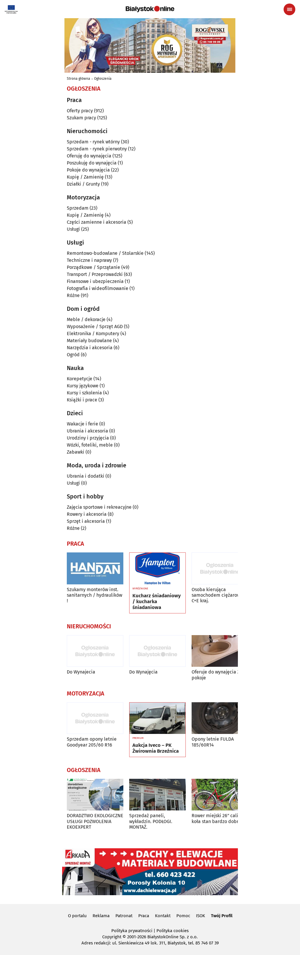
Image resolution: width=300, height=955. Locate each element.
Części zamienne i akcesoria (96, 222)
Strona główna (78, 79)
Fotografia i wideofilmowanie (97, 288)
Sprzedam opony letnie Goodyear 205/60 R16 (92, 741)
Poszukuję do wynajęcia (92, 163)
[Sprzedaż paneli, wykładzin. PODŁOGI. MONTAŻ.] (157, 795)
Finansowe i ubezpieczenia (95, 281)
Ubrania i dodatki (85, 476)
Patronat (123, 915)
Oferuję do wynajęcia (89, 156)
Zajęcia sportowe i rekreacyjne (99, 507)
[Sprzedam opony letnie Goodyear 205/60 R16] (95, 718)
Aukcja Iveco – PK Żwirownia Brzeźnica (155, 748)
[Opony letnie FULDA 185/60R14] (220, 718)
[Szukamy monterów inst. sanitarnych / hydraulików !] (95, 568)
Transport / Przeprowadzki (95, 274)
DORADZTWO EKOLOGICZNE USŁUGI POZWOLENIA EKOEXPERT (95, 821)
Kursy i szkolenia (84, 393)
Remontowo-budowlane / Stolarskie (105, 253)
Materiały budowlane (89, 340)
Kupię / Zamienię (85, 177)
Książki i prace (82, 400)
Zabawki (75, 452)
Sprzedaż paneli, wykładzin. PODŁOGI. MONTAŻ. (150, 821)
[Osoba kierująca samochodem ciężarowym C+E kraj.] (220, 568)
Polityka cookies (172, 930)
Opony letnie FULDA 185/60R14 (213, 741)
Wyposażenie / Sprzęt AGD (95, 326)
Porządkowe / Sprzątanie (93, 267)
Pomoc (183, 915)
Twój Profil (221, 915)
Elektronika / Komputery (93, 333)
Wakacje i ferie (82, 424)
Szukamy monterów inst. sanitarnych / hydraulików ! (94, 595)
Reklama (101, 915)
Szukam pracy (81, 118)
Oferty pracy (80, 110)
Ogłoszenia (103, 79)
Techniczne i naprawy (89, 260)
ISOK (200, 915)
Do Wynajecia (81, 672)
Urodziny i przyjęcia (88, 438)
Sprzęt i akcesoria (86, 521)
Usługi (73, 229)
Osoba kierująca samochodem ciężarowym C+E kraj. (219, 595)
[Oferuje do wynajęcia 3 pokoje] (220, 651)
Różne (73, 295)
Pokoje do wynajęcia (88, 170)
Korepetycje (79, 378)
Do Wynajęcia (143, 672)
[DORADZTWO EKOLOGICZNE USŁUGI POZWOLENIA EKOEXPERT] (95, 795)
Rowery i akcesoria (87, 514)
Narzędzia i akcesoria (89, 347)
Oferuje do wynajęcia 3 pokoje (216, 674)
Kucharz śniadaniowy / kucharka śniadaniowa (156, 602)
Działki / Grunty (83, 184)
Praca (143, 915)
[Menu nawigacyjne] (289, 9)
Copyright (111, 936)
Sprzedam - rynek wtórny (93, 142)
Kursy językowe (82, 386)
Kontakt (163, 915)
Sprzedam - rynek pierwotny (97, 149)
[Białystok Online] (150, 9)
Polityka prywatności (131, 930)
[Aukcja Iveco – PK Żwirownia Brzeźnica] (157, 718)
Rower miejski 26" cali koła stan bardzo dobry (216, 818)
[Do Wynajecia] (95, 651)
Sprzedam (77, 208)
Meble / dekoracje (86, 319)
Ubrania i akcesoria (87, 431)
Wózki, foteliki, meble (90, 445)
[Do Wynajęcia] (157, 651)
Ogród (73, 354)
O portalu (77, 915)
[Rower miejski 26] (220, 795)
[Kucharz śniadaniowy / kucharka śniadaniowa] (157, 568)
